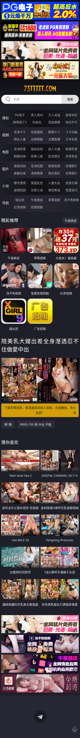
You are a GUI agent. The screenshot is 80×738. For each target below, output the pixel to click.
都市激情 (20, 183)
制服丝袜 (20, 156)
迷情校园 (20, 190)
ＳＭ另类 (71, 139)
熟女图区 (54, 173)
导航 (5, 203)
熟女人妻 (20, 139)
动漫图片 (71, 166)
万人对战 (54, 115)
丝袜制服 (37, 139)
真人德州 (37, 115)
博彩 (5, 118)
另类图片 (71, 173)
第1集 (8, 424)
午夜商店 (37, 200)
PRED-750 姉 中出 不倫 (35, 424)
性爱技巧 (71, 190)
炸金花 (36, 122)
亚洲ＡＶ (20, 132)
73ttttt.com (40, 88)
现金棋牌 (54, 122)
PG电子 (20, 115)
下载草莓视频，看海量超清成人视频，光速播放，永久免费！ (40, 410)
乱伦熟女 (54, 156)
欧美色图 (54, 166)
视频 (5, 135)
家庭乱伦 (37, 183)
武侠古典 (71, 183)
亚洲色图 (37, 166)
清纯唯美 (37, 173)
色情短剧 (37, 207)
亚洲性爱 (20, 149)
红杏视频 (20, 207)
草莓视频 (54, 200)
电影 (5, 152)
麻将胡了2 (20, 122)
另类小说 (37, 190)
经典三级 (37, 156)
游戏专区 (71, 115)
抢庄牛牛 (71, 122)
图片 (5, 169)
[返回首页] (74, 729)
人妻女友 (54, 183)
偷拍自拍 (37, 149)
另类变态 (71, 156)
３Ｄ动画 (71, 132)
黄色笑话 (54, 190)
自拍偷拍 (37, 132)
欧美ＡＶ (54, 132)
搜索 (70, 99)
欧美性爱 (71, 149)
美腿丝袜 (20, 173)
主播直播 (54, 139)
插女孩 (19, 200)
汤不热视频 (71, 200)
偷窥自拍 (20, 166)
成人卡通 (54, 149)
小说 (5, 186)
